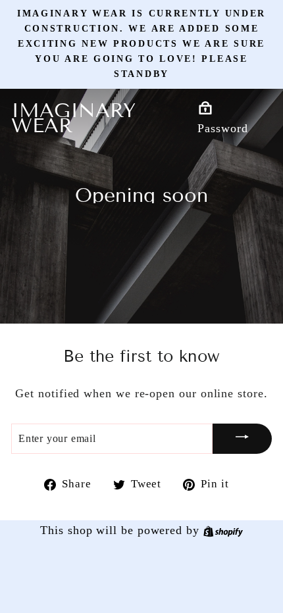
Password (222, 128)
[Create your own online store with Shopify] (223, 530)
